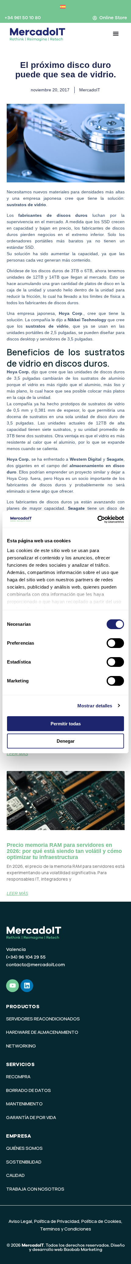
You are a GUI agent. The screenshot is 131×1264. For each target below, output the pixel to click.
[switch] (115, 643)
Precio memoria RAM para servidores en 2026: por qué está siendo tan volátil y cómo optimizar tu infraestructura (64, 851)
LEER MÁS (17, 754)
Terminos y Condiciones (65, 1229)
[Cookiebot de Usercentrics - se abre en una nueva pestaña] (97, 519)
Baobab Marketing (83, 1249)
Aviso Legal (20, 1221)
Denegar (66, 741)
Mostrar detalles (94, 705)
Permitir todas (66, 723)
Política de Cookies (101, 1221)
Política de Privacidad (56, 1221)
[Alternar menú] (116, 33)
